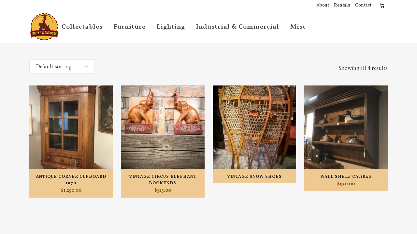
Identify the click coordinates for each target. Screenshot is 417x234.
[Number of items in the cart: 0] (382, 5)
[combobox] (61, 66)
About (322, 5)
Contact (363, 5)
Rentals (342, 5)
